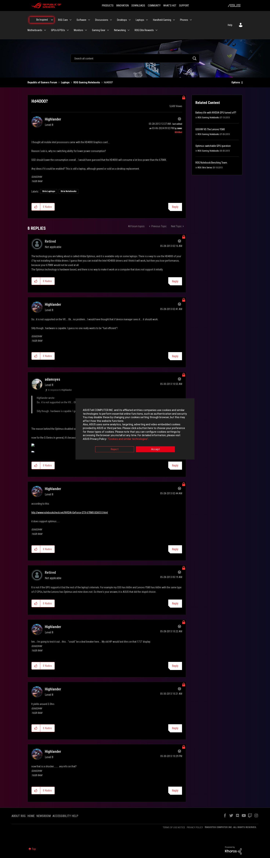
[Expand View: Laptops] (147, 19)
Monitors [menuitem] (78, 30)
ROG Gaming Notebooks (86, 82)
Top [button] (34, 849)
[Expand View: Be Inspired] (52, 19)
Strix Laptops (48, 191)
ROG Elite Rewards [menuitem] (144, 30)
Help (230, 25)
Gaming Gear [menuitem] (98, 30)
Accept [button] (155, 449)
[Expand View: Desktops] (130, 19)
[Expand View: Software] (89, 19)
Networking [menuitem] (120, 30)
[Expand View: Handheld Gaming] (174, 19)
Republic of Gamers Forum (42, 82)
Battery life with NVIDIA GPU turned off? (215, 112)
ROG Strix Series (205, 167)
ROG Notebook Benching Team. (211, 162)
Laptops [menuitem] (140, 19)
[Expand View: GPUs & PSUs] (68, 30)
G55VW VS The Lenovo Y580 (210, 129)
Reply (175, 207)
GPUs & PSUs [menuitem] (58, 30)
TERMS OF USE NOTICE (174, 827)
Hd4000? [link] (108, 82)
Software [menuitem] (81, 19)
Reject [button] (114, 449)
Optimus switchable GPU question (213, 145)
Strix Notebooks (68, 191)
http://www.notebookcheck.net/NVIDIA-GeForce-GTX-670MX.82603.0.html (69, 512)
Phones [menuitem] (184, 19)
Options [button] (235, 82)
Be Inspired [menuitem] (42, 19)
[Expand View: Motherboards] (45, 30)
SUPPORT (184, 5)
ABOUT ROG (19, 816)
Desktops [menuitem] (122, 19)
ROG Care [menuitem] (63, 19)
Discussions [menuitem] (101, 19)
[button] (36, 206)
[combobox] (135, 58)
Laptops (65, 82)
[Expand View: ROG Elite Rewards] (156, 30)
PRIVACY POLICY (195, 827)
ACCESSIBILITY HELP (65, 816)
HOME (31, 816)
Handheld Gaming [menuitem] (162, 19)
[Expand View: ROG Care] (70, 19)
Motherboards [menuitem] (35, 30)
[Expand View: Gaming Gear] (108, 30)
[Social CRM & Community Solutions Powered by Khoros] (233, 850)
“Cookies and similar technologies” (128, 438)
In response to (60, 390)
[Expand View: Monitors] (86, 30)
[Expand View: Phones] (191, 19)
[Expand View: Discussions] (111, 19)
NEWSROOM (43, 816)
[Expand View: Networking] (128, 30)
